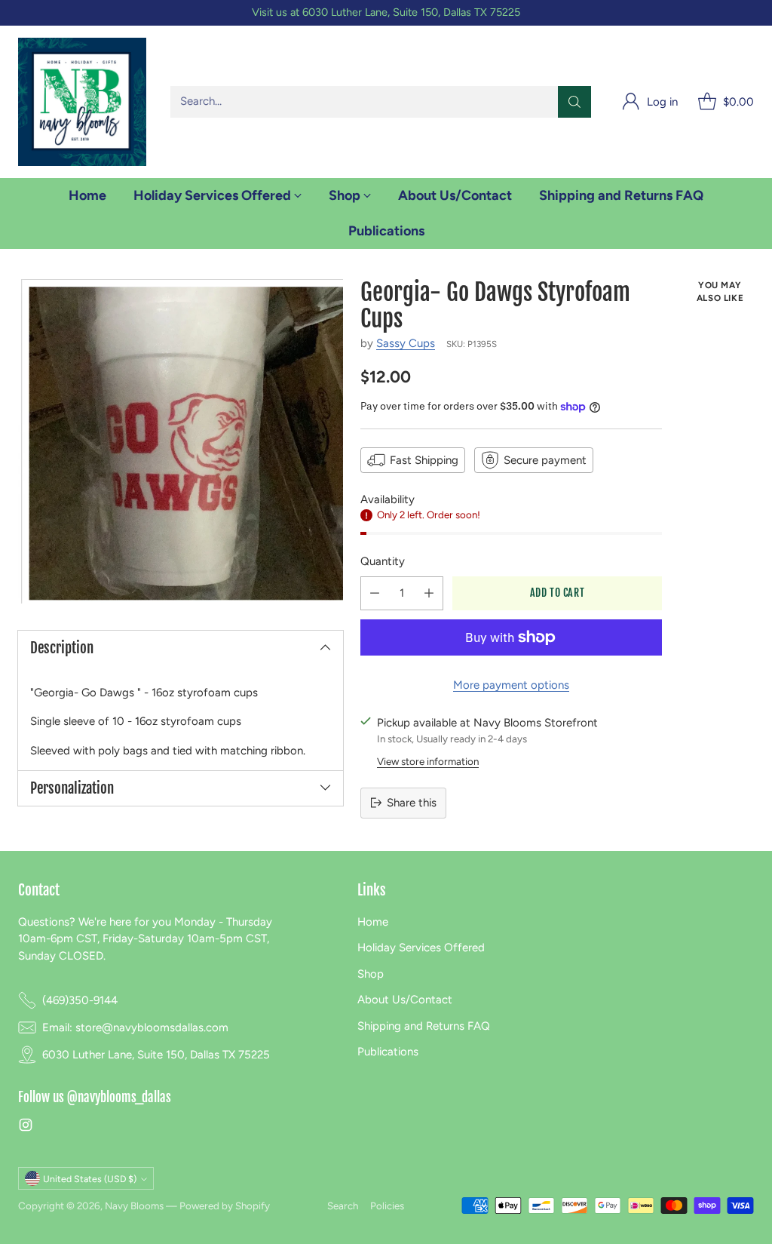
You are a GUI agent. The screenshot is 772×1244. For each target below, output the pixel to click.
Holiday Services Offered (421, 947)
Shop (370, 974)
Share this (412, 802)
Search (342, 1205)
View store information (428, 761)
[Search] (574, 102)
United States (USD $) (89, 1178)
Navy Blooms (134, 1205)
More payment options (511, 685)
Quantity (382, 561)
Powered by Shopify (224, 1205)
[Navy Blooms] (82, 102)
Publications (387, 1051)
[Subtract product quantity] (374, 593)
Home (372, 922)
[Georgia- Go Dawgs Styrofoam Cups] (180, 441)
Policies (387, 1205)
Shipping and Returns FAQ (423, 1026)
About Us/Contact (404, 999)
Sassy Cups (405, 343)
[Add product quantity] (429, 593)
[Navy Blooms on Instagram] (26, 1127)
